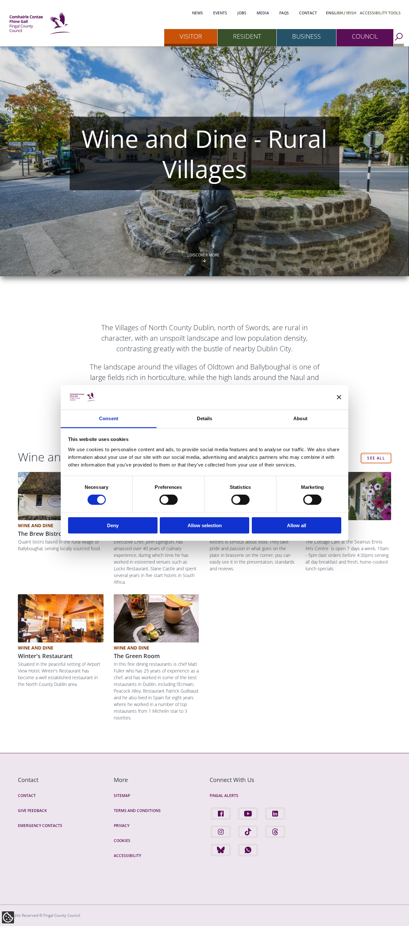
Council (365, 36)
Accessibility (127, 855)
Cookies (122, 840)
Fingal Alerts (224, 795)
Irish (351, 13)
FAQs (284, 13)
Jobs (241, 13)
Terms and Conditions (137, 810)
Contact (308, 13)
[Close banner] (339, 397)
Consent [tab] (108, 418)
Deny (113, 525)
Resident (247, 36)
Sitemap (122, 795)
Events (220, 13)
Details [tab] (204, 418)
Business (306, 36)
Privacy (121, 825)
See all (376, 458)
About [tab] (300, 418)
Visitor (191, 36)
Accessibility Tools (380, 13)
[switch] (168, 500)
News (197, 13)
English (334, 13)
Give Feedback (32, 810)
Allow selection (205, 525)
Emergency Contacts (40, 825)
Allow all (296, 525)
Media (263, 13)
